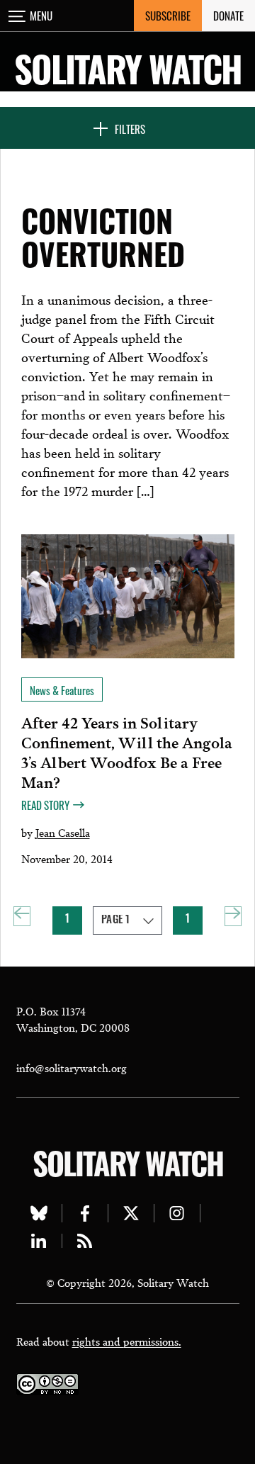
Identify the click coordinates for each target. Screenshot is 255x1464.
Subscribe (168, 15)
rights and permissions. (126, 1340)
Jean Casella (62, 831)
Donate (228, 15)
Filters (130, 129)
